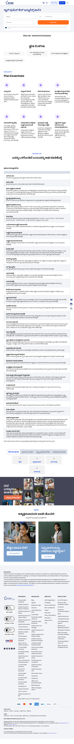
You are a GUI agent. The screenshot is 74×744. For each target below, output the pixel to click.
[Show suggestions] (26, 28)
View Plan (37, 49)
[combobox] (22, 28)
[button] (54, 8)
